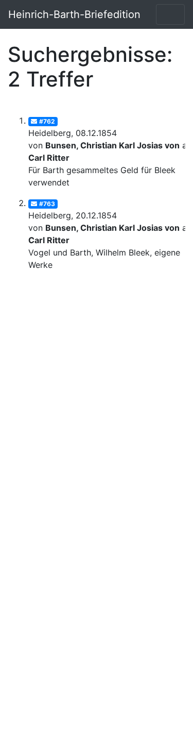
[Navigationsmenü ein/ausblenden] (170, 14)
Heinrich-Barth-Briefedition (74, 14)
